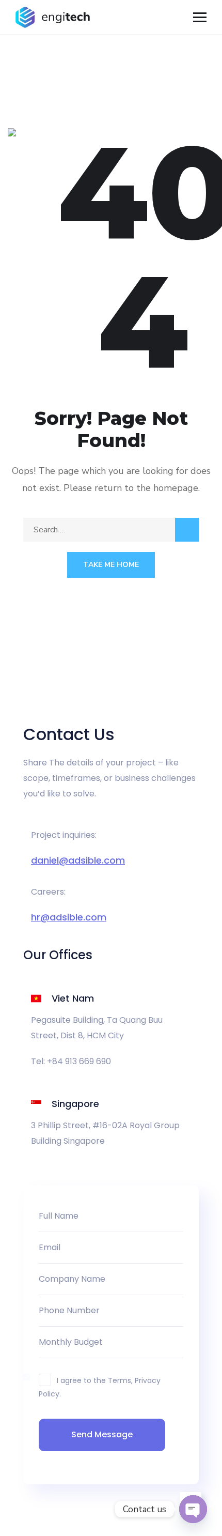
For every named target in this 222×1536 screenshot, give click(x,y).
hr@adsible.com (68, 917)
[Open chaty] (193, 1509)
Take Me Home (111, 565)
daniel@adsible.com (78, 860)
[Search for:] (111, 529)
